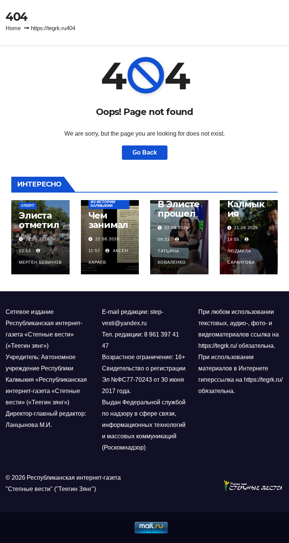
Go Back (144, 152)
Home (13, 28)
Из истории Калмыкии (103, 204)
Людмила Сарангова (241, 257)
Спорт (27, 205)
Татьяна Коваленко (172, 257)
